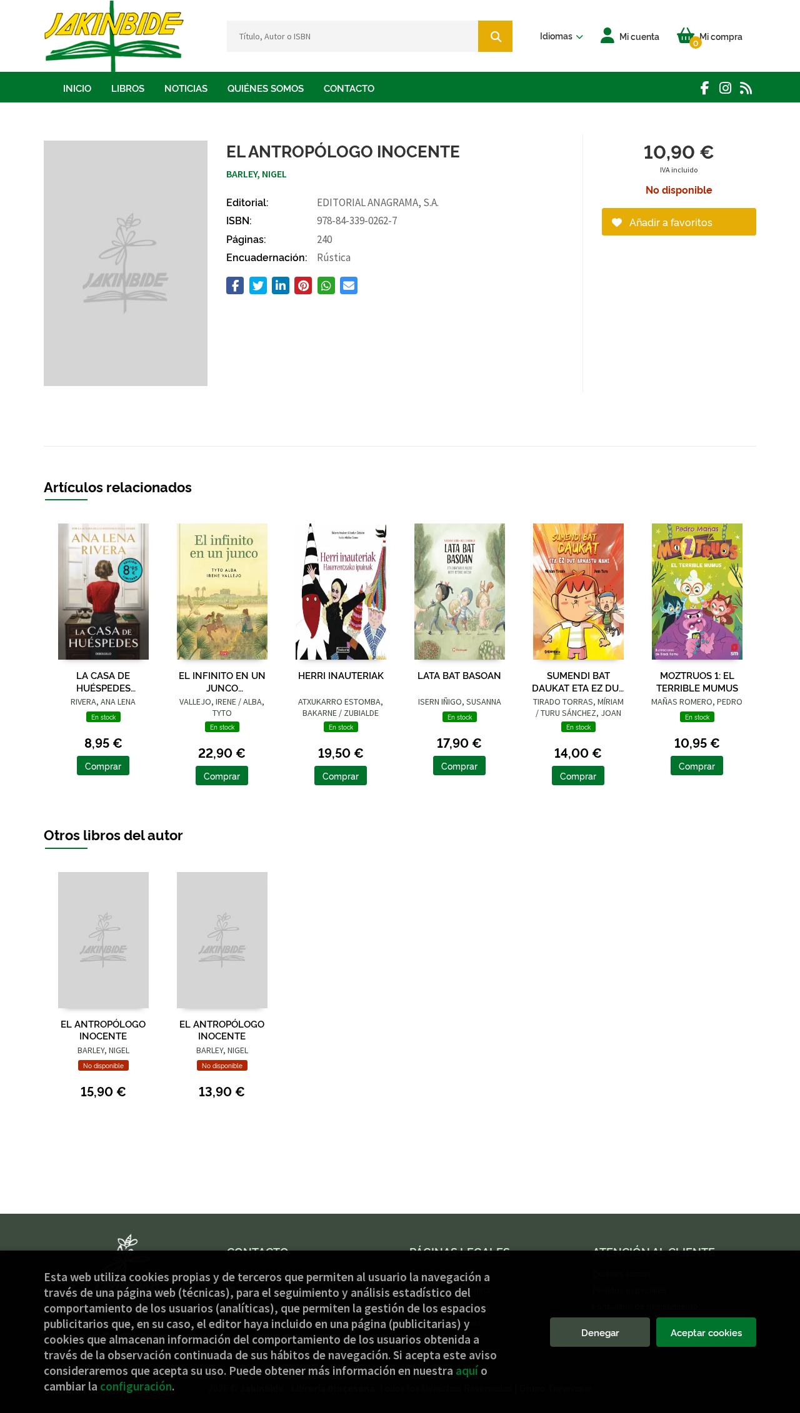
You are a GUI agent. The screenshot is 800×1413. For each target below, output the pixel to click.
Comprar (103, 765)
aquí (467, 1370)
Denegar (600, 1332)
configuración (136, 1386)
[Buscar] (495, 36)
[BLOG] (746, 87)
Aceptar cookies (706, 1332)
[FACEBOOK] (704, 87)
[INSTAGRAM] (725, 87)
